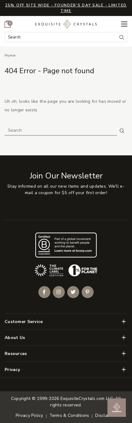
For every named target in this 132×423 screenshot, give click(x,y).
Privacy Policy (29, 415)
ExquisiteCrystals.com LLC (86, 398)
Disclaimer (105, 415)
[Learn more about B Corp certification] (66, 245)
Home (10, 55)
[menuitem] (8, 24)
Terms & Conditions (69, 415)
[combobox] (61, 37)
